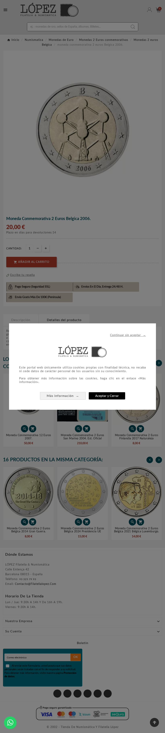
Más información (63, 395)
